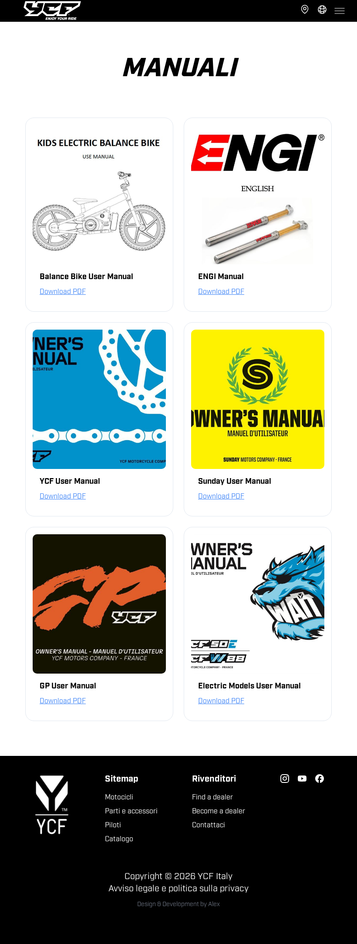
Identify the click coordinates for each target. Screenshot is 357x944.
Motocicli (119, 797)
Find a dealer (212, 797)
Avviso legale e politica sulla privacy (178, 889)
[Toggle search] (322, 11)
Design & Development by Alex (178, 904)
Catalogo (119, 839)
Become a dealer (218, 811)
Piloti (113, 825)
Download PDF (63, 292)
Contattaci (208, 825)
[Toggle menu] (339, 11)
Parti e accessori (131, 811)
